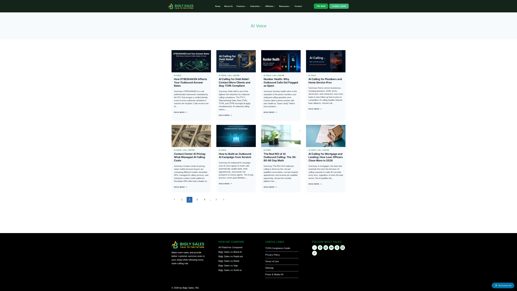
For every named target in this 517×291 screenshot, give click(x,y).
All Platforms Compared (230, 247)
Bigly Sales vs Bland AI (230, 252)
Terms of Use (272, 261)
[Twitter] (314, 247)
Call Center (234, 75)
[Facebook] (320, 247)
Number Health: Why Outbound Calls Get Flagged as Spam (281, 82)
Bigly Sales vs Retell (228, 261)
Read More (180, 112)
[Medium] (342, 247)
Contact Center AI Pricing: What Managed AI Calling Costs (190, 157)
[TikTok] (314, 253)
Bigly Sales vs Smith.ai (230, 270)
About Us (228, 6)
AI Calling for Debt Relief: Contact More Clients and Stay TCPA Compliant (234, 82)
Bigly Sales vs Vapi (228, 265)
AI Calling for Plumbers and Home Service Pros (325, 81)
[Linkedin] (337, 247)
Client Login (339, 6)
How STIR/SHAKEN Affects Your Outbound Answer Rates (190, 82)
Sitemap (269, 268)
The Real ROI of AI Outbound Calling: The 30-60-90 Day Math (280, 157)
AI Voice (177, 75)
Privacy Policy (272, 255)
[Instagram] (325, 247)
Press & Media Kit (274, 274)
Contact (298, 6)
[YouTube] (331, 247)
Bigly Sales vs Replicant (230, 256)
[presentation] (191, 61)
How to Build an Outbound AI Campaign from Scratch (235, 155)
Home (217, 6)
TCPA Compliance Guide (277, 248)
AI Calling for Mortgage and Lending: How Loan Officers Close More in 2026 (325, 157)
